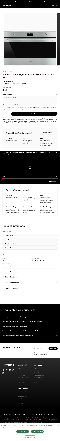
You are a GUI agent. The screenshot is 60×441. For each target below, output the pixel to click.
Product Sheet (9, 235)
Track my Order (38, 379)
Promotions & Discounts (24, 391)
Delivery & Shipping (39, 375)
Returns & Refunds (38, 377)
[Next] (44, 1)
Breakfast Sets (21, 394)
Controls (5, 255)
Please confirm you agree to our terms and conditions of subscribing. (45, 353)
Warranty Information (23, 377)
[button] (56, 95)
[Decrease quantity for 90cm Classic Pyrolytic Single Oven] (4, 114)
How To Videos (21, 375)
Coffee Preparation (22, 396)
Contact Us (21, 373)
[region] (30, 432)
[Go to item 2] (29, 67)
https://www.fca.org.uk (36, 422)
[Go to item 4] (31, 67)
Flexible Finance (22, 382)
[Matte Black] (3, 90)
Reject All (22, 431)
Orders (35, 368)
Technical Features (9, 277)
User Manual (8, 239)
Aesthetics (6, 271)
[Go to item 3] (30, 67)
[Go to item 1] (28, 67)
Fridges (19, 401)
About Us (36, 370)
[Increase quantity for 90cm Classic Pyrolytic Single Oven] (9, 114)
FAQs (19, 370)
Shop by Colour (37, 373)
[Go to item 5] (33, 67)
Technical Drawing (10, 243)
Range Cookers (21, 398)
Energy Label (8, 247)
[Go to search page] (49, 5)
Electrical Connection (10, 283)
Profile (35, 382)
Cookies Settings (30, 437)
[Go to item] (27, 67)
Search (19, 368)
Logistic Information (10, 288)
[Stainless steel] (6, 90)
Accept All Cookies (37, 431)
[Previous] (16, 1)
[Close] (58, 425)
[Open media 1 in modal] (30, 39)
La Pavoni (20, 403)
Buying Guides (21, 379)
